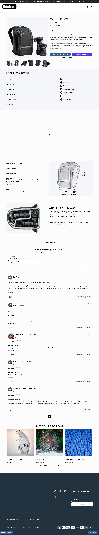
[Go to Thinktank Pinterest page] (65, 491)
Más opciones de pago (71, 57)
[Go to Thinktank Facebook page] (60, 491)
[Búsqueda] (87, 7)
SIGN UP (82, 504)
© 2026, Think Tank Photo (13, 527)
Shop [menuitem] (24, 7)
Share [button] (12, 296)
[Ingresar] (91, 7)
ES (82, 7)
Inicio (7, 12)
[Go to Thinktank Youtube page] (51, 497)
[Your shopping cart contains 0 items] (95, 7)
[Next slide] (43, 37)
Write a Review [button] (57, 249)
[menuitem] (27, 7)
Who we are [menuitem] (46, 7)
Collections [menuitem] (34, 7)
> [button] (57, 416)
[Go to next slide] (48, 64)
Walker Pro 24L (11, 292)
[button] (55, 26)
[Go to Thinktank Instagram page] (55, 491)
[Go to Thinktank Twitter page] (51, 491)
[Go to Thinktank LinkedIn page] (55, 497)
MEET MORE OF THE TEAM (49, 466)
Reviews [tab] (12, 256)
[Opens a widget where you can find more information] (93, 532)
